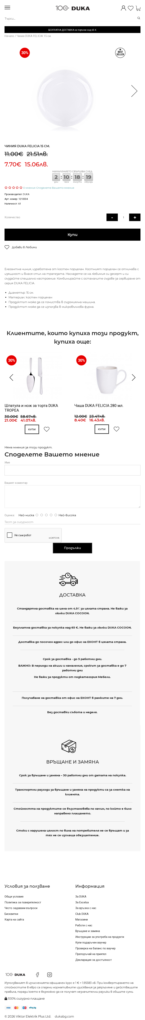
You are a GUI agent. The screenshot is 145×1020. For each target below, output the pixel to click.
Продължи (72, 548)
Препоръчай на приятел (90, 954)
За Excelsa (82, 902)
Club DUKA (82, 914)
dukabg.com (64, 1016)
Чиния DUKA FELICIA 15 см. (34, 36)
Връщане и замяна (87, 931)
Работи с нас (83, 925)
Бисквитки (11, 914)
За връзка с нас (85, 908)
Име (7, 462)
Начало (9, 36)
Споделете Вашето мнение (55, 187)
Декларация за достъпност (93, 960)
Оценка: (10, 515)
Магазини (81, 919)
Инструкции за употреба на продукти (99, 937)
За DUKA (80, 896)
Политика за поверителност (23, 902)
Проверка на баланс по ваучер (95, 948)
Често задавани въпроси (21, 908)
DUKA (26, 194)
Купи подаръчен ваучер (90, 942)
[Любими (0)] (130, 8)
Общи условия (14, 896)
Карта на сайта (14, 919)
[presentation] (9, 377)
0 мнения (29, 187)
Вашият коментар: (16, 483)
